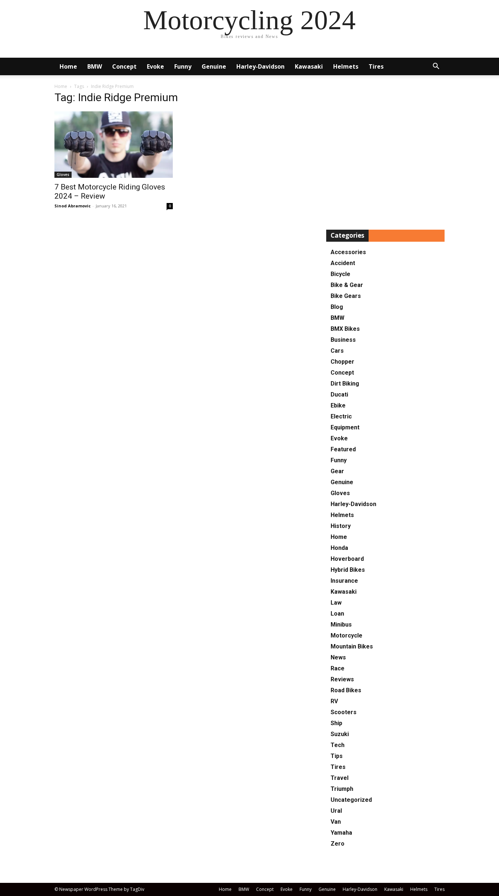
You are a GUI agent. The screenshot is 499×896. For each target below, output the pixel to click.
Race (337, 668)
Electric (341, 416)
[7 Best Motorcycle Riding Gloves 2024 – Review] (113, 144)
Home (68, 66)
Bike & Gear (347, 285)
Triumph (342, 788)
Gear (337, 471)
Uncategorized (351, 799)
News (338, 657)
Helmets (345, 66)
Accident (343, 263)
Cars (337, 350)
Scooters (344, 712)
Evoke (155, 66)
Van (336, 821)
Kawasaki (309, 66)
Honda (339, 547)
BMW (94, 66)
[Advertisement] (385, 154)
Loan (337, 613)
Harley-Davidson (260, 66)
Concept (124, 66)
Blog (337, 306)
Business (343, 339)
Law (336, 602)
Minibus (341, 624)
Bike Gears (346, 295)
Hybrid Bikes (348, 569)
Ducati (339, 394)
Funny (182, 66)
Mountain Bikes (352, 646)
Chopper (342, 361)
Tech (337, 745)
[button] (436, 67)
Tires (376, 66)
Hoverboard (347, 558)
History (341, 525)
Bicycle (340, 274)
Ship (336, 723)
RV (334, 701)
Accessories (348, 252)
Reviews (342, 679)
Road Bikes (346, 690)
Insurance (344, 580)
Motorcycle (346, 635)
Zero (337, 843)
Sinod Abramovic (72, 205)
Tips (337, 756)
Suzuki (340, 734)
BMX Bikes (345, 328)
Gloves (63, 174)
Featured (343, 449)
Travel (339, 777)
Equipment (345, 427)
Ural (336, 810)
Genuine (214, 66)
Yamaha (341, 832)
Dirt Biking (345, 383)
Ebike (338, 405)
